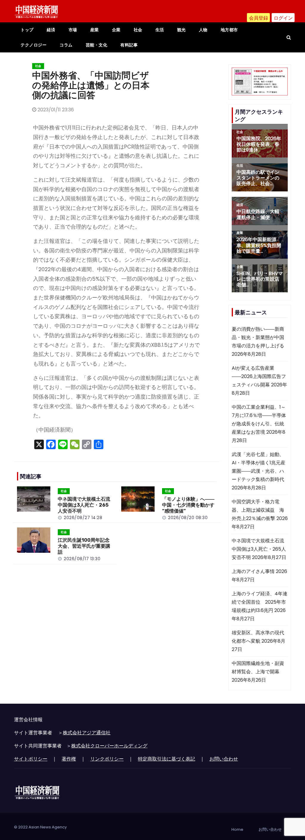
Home (237, 829)
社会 (138, 30)
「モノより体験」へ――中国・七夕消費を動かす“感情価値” (188, 505)
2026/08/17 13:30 (82, 559)
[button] (289, 37)
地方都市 (229, 30)
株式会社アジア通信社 (87, 732)
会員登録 (258, 18)
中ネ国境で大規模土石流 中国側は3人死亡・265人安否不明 (86, 505)
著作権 (69, 758)
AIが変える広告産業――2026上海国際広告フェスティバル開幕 (259, 376)
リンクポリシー (107, 758)
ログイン (283, 18)
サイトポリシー (30, 758)
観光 (181, 30)
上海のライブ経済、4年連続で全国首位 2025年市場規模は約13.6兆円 (259, 602)
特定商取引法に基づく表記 (166, 758)
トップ (27, 30)
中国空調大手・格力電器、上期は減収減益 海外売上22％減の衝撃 (258, 510)
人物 (203, 30)
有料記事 (129, 45)
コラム (66, 45)
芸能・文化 (97, 45)
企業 (116, 30)
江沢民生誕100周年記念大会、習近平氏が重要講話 (84, 546)
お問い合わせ (223, 758)
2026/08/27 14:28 (83, 518)
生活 (159, 30)
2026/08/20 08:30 (188, 518)
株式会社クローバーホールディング (109, 745)
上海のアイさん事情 (253, 571)
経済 (51, 30)
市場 (73, 30)
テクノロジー (33, 45)
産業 (94, 30)
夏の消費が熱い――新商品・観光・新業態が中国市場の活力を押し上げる (258, 337)
